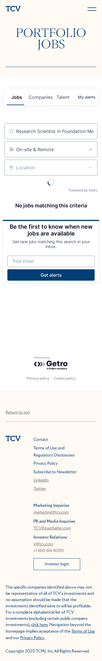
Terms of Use (83, 631)
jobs (16, 97)
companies (40, 97)
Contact (40, 439)
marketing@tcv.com (51, 512)
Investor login (57, 564)
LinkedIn (41, 480)
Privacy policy (38, 378)
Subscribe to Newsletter (54, 472)
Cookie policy (65, 378)
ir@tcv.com (43, 544)
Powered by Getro (83, 190)
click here (39, 624)
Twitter (39, 488)
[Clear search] (90, 131)
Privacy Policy (45, 463)
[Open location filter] (90, 167)
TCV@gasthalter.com (52, 528)
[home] (27, 9)
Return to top (18, 412)
